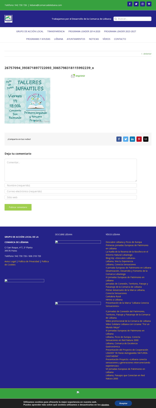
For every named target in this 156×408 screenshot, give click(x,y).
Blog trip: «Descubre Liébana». (121, 258)
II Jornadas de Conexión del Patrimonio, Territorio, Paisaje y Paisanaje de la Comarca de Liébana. (128, 314)
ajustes (105, 404)
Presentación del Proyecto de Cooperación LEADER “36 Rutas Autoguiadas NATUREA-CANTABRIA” (127, 353)
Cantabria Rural (113, 296)
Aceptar (123, 403)
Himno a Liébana (114, 299)
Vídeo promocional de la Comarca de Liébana (128, 320)
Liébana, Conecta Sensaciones (121, 264)
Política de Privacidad (28, 261)
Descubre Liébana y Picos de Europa (124, 242)
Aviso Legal (10, 261)
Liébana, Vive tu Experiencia (119, 261)
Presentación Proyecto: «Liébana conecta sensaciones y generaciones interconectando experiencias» (128, 362)
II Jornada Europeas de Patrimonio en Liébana (128, 267)
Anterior (147, 53)
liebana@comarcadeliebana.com (46, 5)
